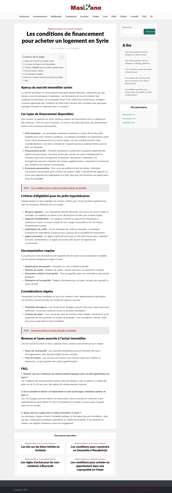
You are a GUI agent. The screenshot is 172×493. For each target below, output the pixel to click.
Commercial (70, 16)
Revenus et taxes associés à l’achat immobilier (43, 77)
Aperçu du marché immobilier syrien (39, 61)
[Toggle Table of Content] (60, 57)
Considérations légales (33, 74)
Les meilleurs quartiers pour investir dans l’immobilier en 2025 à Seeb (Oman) (138, 92)
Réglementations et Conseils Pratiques (65, 29)
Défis (113, 16)
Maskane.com (33, 490)
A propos (109, 490)
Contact (155, 490)
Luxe (105, 16)
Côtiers (123, 16)
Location (84, 16)
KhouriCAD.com (129, 115)
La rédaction (60, 48)
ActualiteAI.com (129, 123)
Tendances (24, 16)
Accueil (102, 490)
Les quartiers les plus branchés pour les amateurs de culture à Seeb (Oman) (137, 80)
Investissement (40, 16)
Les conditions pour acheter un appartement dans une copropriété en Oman (90, 466)
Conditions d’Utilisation (122, 490)
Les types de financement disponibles (39, 64)
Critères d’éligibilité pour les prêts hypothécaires (43, 67)
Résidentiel (56, 16)
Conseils (134, 16)
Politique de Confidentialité (141, 490)
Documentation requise (33, 71)
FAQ (144, 16)
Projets (95, 16)
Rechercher (127, 27)
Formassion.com (129, 119)
